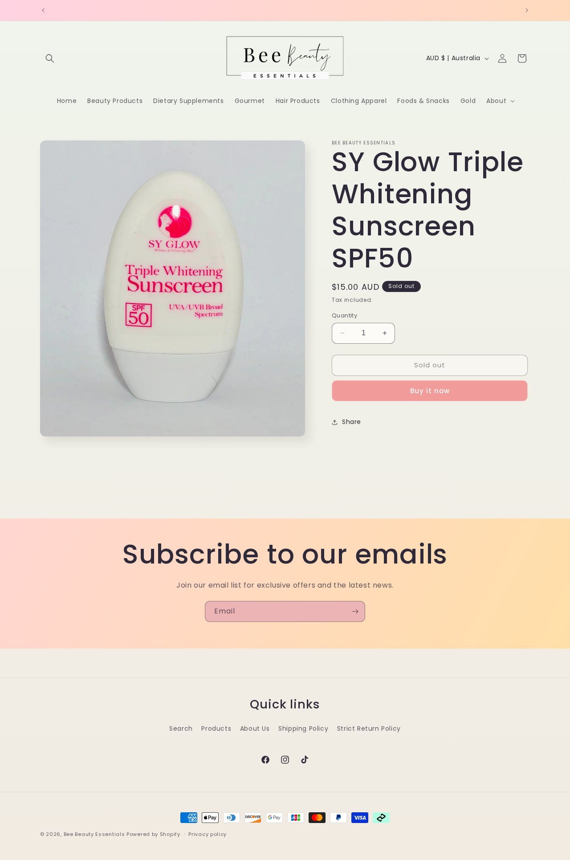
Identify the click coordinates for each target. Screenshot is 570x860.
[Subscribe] (355, 611)
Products (216, 728)
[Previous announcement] (43, 10)
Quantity (344, 315)
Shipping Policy (303, 728)
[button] (50, 58)
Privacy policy (207, 834)
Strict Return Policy (369, 728)
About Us (255, 728)
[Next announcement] (527, 10)
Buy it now (430, 390)
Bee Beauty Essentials (94, 834)
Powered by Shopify (153, 834)
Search (181, 728)
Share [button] (351, 421)
